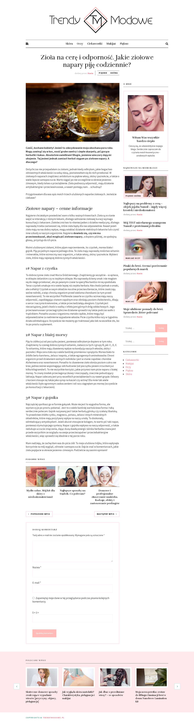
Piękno (124, 43)
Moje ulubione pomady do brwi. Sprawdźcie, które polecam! (143, 311)
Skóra (69, 43)
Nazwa (36, 567)
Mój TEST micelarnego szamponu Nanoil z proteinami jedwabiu (144, 224)
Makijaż (111, 43)
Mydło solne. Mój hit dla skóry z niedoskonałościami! (40, 494)
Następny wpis (105, 514)
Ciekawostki (94, 43)
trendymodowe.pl (53, 717)
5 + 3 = (35, 612)
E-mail (36, 582)
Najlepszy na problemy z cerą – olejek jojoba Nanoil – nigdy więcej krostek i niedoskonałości (144, 207)
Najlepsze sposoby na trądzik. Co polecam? (72, 492)
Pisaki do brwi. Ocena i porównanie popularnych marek (145, 267)
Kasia (139, 214)
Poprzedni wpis (40, 514)
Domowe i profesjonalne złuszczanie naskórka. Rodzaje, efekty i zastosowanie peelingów (104, 497)
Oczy (80, 43)
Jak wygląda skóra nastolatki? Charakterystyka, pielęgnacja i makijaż (78, 695)
